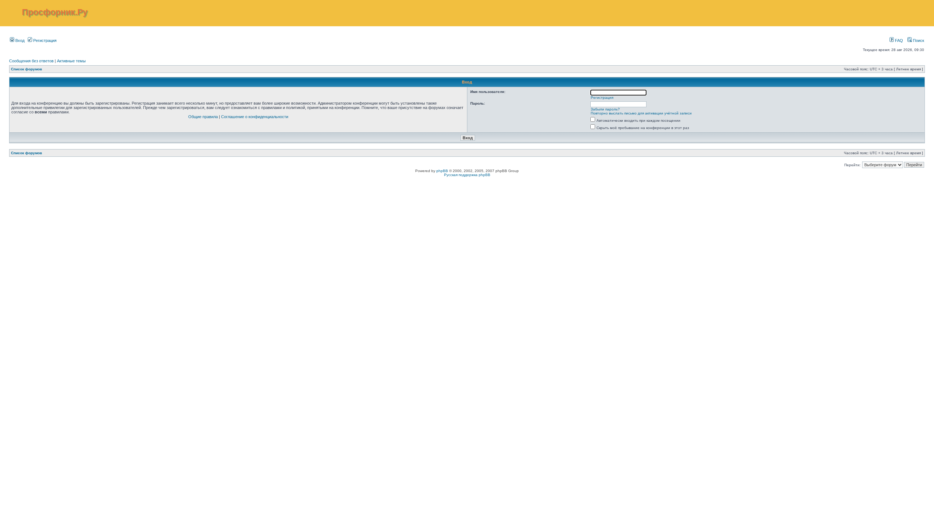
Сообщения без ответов (31, 61)
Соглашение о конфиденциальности (254, 116)
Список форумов (26, 69)
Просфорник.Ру (55, 12)
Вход (19, 40)
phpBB (442, 171)
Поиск (918, 40)
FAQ (898, 40)
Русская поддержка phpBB (467, 175)
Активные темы (71, 61)
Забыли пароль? (605, 109)
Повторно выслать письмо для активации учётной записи (641, 113)
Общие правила (203, 116)
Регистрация (44, 40)
